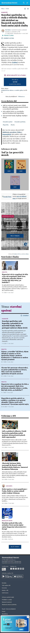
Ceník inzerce (5, 592)
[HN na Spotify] (21, 569)
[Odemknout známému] (28, 8)
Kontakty (4, 583)
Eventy (3, 611)
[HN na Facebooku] (13, 569)
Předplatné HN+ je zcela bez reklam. (21, 254)
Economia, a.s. (12, 560)
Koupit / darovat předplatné (9, 609)
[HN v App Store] (18, 576)
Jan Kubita (9, 486)
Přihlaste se (21, 96)
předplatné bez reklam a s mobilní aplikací (12, 90)
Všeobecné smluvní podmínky (9, 604)
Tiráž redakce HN (6, 585)
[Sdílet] (25, 8)
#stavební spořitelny (20, 121)
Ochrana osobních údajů (8, 597)
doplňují (15, 62)
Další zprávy (15, 546)
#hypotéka (6, 124)
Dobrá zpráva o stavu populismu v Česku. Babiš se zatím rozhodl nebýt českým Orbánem (14, 491)
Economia (4, 588)
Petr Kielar (8, 30)
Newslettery (5, 613)
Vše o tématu (15, 236)
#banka (13, 124)
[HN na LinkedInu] (18, 569)
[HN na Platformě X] (11, 569)
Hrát (9, 171)
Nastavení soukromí (7, 602)
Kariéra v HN (5, 590)
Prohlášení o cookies (7, 599)
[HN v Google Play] (7, 576)
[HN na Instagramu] (16, 569)
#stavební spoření (7, 121)
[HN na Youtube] (23, 569)
